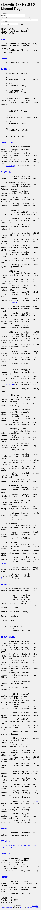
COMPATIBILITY (8, 637)
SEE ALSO (5, 841)
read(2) (5, 848)
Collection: (6, 22)
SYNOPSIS (5, 69)
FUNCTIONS (6, 172)
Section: (5, 17)
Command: (5, 13)
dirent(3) (17, 302)
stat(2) (10, 385)
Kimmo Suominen (6, 907)
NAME (3, 39)
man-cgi (21, 907)
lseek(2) (21, 845)
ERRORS (4, 829)
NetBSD (35, 906)
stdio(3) (10, 166)
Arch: (32, 17)
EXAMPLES (5, 584)
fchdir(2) (6, 578)
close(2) (5, 563)
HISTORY (5, 877)
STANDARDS (6, 854)
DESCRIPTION (7, 143)
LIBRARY (5, 58)
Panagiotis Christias (33, 907)
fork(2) (34, 801)
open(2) (32, 845)
